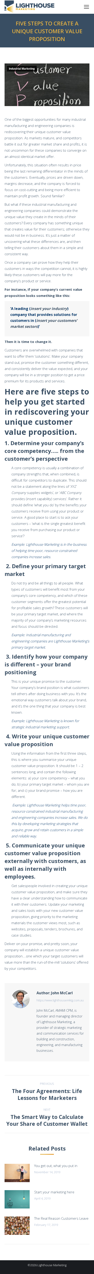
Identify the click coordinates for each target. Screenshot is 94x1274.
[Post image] (17, 1173)
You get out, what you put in (55, 1165)
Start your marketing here (54, 1192)
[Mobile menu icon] (86, 7)
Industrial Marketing (22, 68)
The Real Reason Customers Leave (61, 1218)
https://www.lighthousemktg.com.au (60, 1000)
